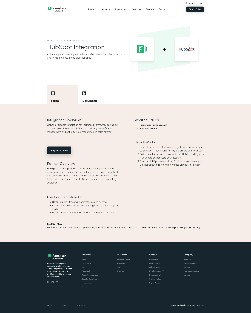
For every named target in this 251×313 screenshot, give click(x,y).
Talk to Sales (195, 9)
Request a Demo (59, 150)
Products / (53, 41)
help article (149, 227)
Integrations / (69, 41)
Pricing (162, 9)
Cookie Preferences (191, 271)
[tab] (62, 94)
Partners (150, 9)
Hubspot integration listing (184, 227)
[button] (92, 9)
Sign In (201, 3)
